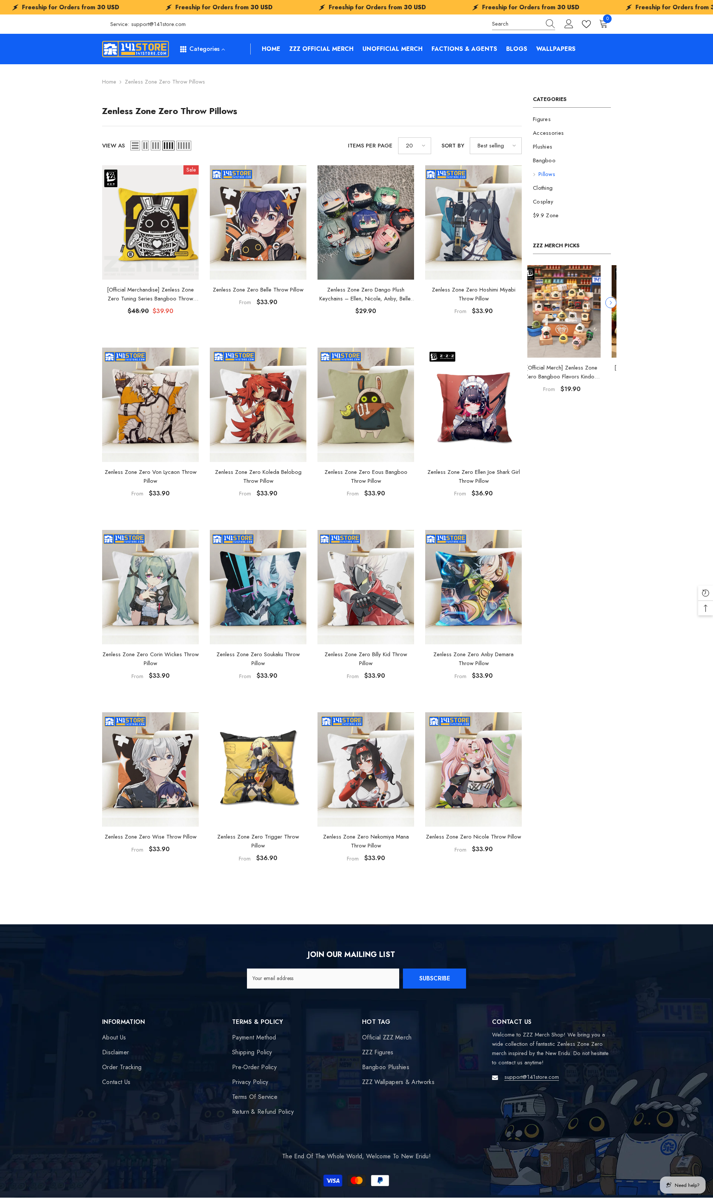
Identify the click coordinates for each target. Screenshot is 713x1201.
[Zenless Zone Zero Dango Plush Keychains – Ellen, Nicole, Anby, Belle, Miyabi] (366, 222)
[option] (571, 334)
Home (109, 82)
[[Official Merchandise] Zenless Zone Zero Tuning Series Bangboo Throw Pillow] (150, 222)
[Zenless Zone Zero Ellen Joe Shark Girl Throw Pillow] (473, 405)
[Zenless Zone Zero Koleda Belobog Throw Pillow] (258, 405)
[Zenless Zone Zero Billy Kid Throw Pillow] (366, 587)
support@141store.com (158, 24)
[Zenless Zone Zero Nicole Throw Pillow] (473, 769)
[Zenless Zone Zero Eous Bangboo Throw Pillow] (366, 405)
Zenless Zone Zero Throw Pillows (165, 82)
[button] (610, 302)
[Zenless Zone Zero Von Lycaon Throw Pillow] (150, 405)
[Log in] (568, 24)
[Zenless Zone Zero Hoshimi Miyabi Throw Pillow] (473, 222)
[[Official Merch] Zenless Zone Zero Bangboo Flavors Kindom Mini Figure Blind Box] (572, 311)
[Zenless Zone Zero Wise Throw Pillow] (150, 769)
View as (113, 145)
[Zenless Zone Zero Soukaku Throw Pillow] (258, 587)
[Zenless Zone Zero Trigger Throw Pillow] (258, 769)
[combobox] (516, 24)
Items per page (370, 145)
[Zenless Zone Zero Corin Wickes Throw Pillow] (150, 587)
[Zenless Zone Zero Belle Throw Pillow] (258, 222)
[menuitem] (572, 119)
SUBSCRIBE (434, 978)
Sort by (453, 145)
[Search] (523, 24)
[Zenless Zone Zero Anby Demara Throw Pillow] (473, 587)
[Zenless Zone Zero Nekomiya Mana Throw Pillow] (366, 769)
